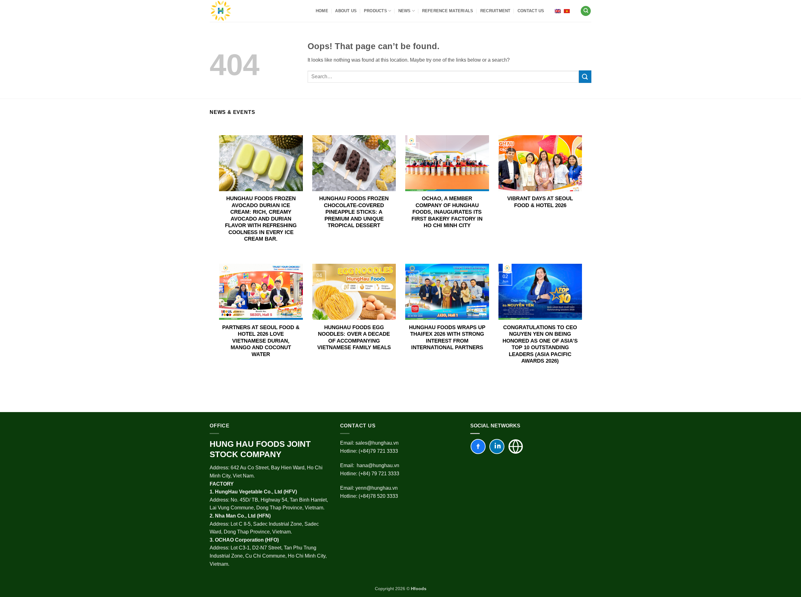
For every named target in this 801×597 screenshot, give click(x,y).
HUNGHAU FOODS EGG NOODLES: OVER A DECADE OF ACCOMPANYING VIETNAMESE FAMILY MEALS (354, 337)
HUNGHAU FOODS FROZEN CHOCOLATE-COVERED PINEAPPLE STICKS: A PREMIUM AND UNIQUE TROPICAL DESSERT (354, 212)
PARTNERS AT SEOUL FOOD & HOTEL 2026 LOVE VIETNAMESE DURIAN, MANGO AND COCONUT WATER (260, 340)
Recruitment (495, 10)
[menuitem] (557, 11)
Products (375, 10)
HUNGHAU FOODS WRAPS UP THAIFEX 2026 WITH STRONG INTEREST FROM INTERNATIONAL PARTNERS (447, 337)
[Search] (586, 11)
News (404, 10)
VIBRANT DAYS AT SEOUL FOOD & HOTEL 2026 (540, 202)
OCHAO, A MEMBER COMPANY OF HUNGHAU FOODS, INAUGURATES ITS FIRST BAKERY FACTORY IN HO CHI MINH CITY (446, 212)
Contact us (531, 10)
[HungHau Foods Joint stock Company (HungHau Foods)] (221, 11)
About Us (346, 10)
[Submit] (585, 76)
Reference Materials (447, 10)
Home (322, 10)
